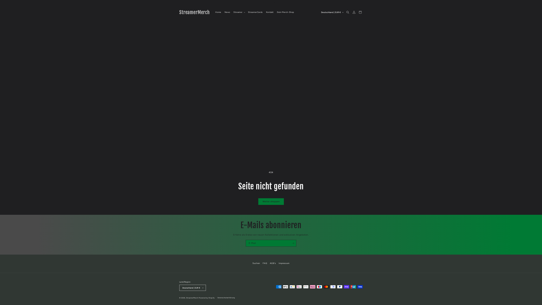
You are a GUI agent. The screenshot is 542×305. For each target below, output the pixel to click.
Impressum (284, 263)
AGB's (273, 263)
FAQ (265, 263)
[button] (239, 12)
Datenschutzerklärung (226, 298)
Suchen (256, 263)
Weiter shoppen (271, 201)
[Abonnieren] (293, 243)
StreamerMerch (192, 298)
